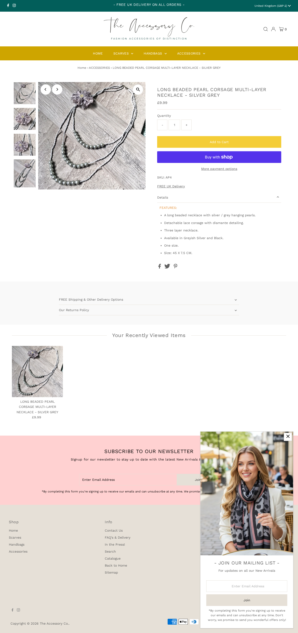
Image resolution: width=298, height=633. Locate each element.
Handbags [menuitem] (153, 53)
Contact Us (114, 530)
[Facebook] (8, 5)
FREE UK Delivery (171, 186)
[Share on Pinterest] (175, 267)
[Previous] (46, 89)
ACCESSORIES (99, 67)
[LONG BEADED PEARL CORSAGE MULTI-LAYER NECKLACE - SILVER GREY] (37, 371)
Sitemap (111, 572)
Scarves (15, 537)
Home (82, 67)
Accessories (18, 551)
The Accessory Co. (54, 623)
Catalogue (113, 558)
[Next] (57, 89)
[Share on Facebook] (160, 267)
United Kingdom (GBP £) (271, 5)
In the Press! (115, 544)
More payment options (219, 169)
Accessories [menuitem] (189, 53)
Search (110, 551)
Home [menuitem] (98, 53)
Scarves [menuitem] (121, 53)
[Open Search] (266, 29)
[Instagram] (14, 5)
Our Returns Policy (74, 310)
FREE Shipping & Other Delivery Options (91, 299)
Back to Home (116, 565)
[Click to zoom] (138, 89)
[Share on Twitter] (167, 267)
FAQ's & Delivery (117, 537)
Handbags (16, 544)
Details (162, 197)
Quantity (164, 115)
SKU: (161, 177)
